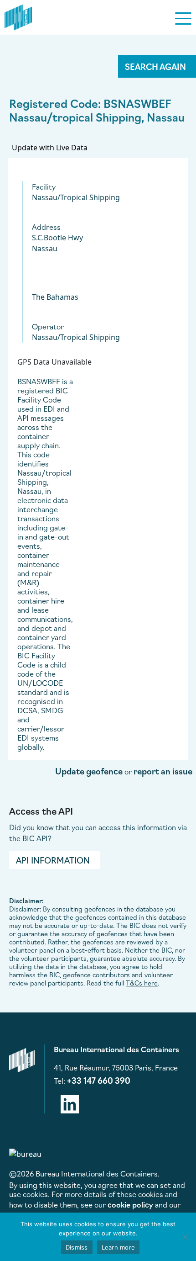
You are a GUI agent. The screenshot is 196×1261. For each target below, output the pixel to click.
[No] (184, 1236)
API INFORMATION (53, 860)
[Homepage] (18, 16)
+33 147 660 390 (98, 1080)
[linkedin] (70, 1102)
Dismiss (77, 1247)
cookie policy (130, 1204)
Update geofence (89, 771)
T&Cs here (142, 982)
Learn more (118, 1247)
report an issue (163, 771)
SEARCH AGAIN (155, 66)
